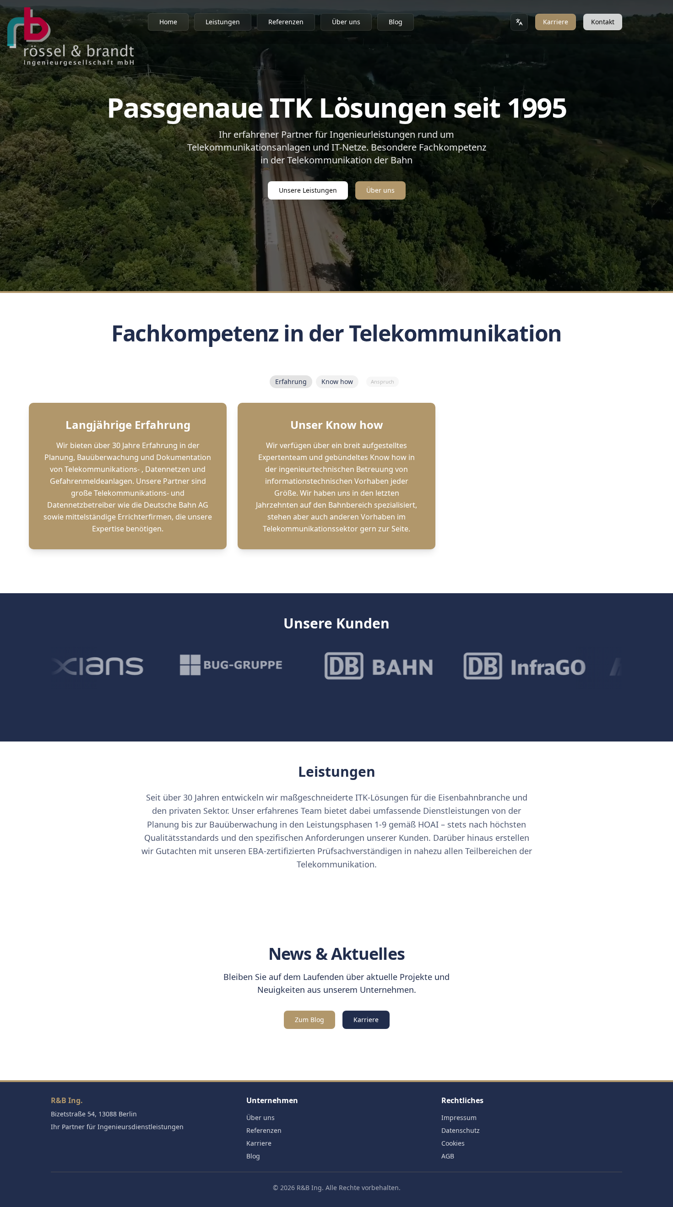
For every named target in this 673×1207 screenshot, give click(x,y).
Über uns (346, 21)
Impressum (459, 1117)
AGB (447, 1156)
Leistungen (223, 21)
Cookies (453, 1143)
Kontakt (602, 21)
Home (168, 21)
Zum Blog (309, 1019)
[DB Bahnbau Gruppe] (318, 666)
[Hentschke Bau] (610, 666)
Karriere (555, 21)
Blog (395, 21)
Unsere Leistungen (308, 190)
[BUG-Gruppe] (173, 666)
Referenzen (286, 21)
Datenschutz (460, 1130)
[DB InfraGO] (464, 666)
